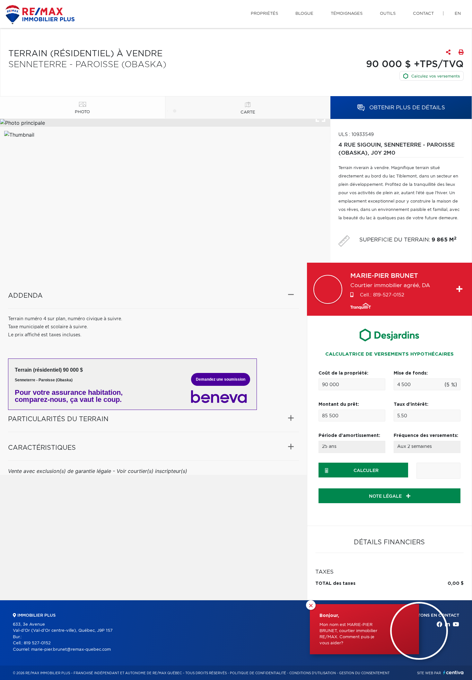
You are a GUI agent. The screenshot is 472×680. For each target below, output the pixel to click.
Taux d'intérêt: (411, 404)
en (458, 14)
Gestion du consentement (364, 673)
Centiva (453, 672)
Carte (247, 112)
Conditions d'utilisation (312, 673)
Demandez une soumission (220, 379)
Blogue (304, 14)
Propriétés (264, 14)
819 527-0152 (37, 643)
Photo (82, 112)
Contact (423, 14)
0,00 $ (456, 583)
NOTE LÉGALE (386, 496)
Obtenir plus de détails (406, 107)
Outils (388, 14)
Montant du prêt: (339, 404)
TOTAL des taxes (335, 583)
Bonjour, (329, 615)
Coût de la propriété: (343, 373)
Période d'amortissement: (349, 435)
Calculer (366, 470)
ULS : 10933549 (356, 134)
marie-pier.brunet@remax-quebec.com (71, 650)
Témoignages (347, 14)
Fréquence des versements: (426, 435)
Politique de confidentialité (258, 673)
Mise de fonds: (411, 373)
